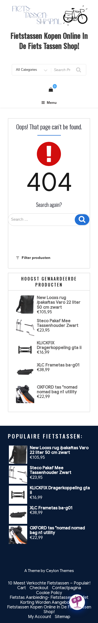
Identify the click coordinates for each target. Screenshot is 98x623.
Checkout (39, 587)
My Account (39, 616)
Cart (21, 587)
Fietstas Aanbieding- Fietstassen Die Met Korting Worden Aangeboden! (49, 600)
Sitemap (62, 616)
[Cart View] (51, 89)
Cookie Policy (49, 592)
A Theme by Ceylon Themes (49, 570)
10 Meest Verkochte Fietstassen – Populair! (49, 583)
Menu (52, 102)
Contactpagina (66, 587)
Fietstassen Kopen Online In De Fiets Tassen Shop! (49, 40)
